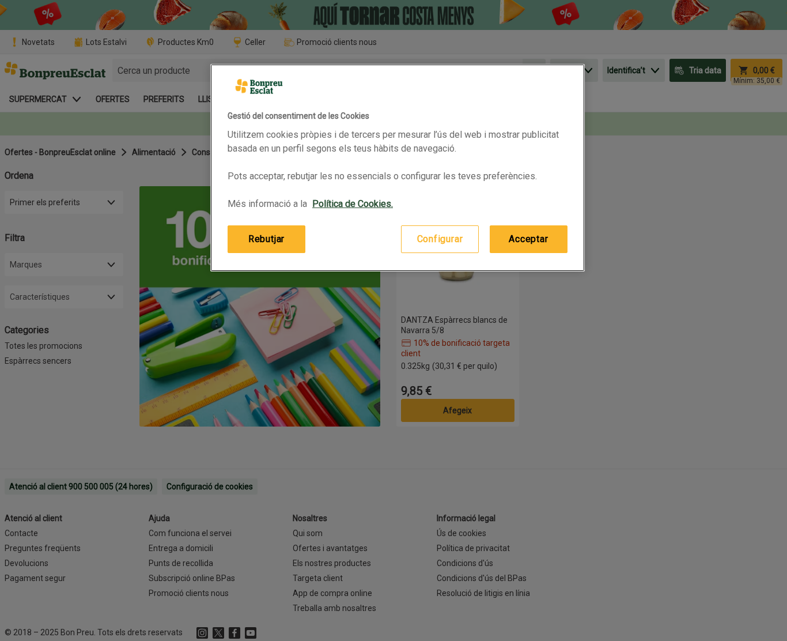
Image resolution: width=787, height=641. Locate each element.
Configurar (440, 238)
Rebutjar (266, 238)
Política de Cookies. (352, 203)
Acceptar (528, 238)
